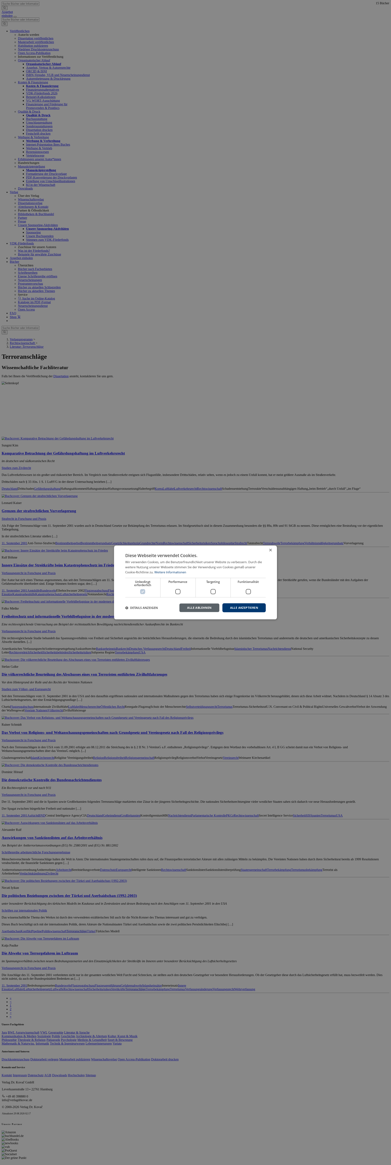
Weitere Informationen (170, 572)
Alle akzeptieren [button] (244, 608)
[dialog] (195, 582)
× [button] (270, 550)
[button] (141, 608)
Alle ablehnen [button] (199, 608)
